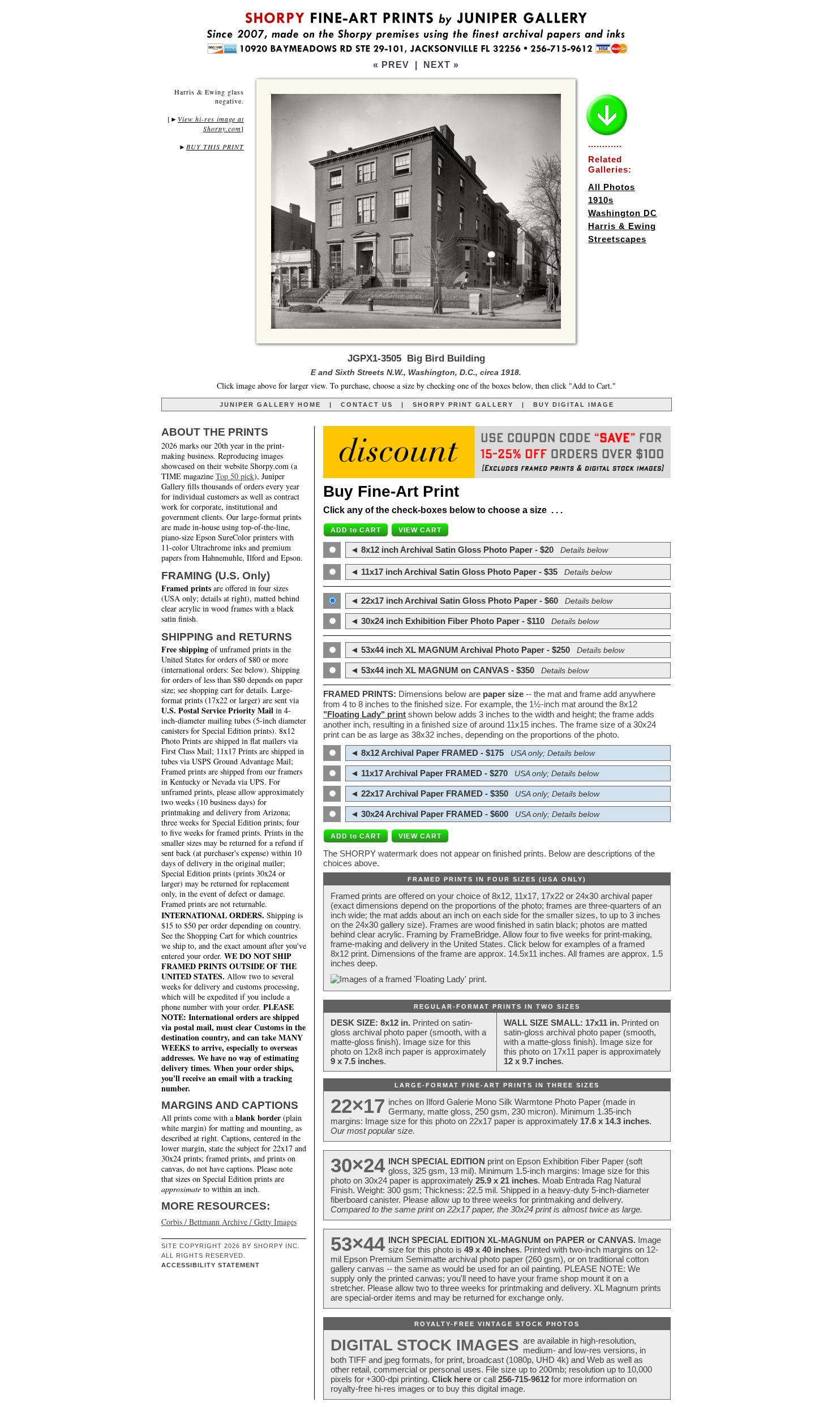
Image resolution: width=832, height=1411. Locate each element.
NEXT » (441, 65)
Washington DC (622, 213)
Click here (451, 1379)
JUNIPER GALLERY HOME (270, 404)
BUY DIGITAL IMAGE (573, 404)
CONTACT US (367, 404)
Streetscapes (617, 239)
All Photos (611, 187)
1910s (601, 200)
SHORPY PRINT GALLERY (463, 404)
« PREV (391, 65)
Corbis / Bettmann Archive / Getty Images (229, 1221)
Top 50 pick (235, 476)
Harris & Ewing (622, 226)
